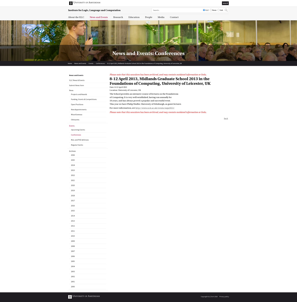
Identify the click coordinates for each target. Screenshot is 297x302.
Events (91, 63)
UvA (221, 10)
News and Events (80, 63)
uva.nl (225, 3)
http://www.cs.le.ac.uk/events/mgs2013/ (155, 108)
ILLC (207, 10)
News (214, 10)
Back (226, 119)
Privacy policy (224, 296)
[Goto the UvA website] (86, 4)
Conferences (100, 63)
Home (70, 63)
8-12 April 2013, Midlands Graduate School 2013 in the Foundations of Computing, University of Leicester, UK (144, 63)
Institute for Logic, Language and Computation (94, 10)
